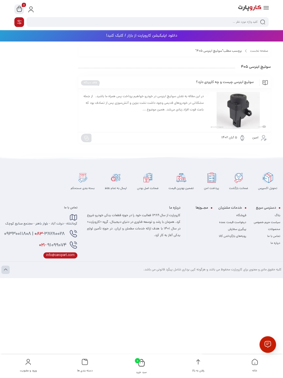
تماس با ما (273, 236)
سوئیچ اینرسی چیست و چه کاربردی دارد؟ (225, 82)
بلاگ (277, 215)
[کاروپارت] (249, 9)
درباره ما (275, 243)
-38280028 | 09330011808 (35, 234)
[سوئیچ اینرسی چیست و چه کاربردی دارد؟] (238, 110)
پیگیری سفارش (237, 229)
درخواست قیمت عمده (232, 222)
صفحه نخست (259, 51)
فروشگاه (241, 215)
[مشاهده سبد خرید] (19, 9)
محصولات (274, 229)
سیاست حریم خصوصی (267, 222)
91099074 (53, 245)
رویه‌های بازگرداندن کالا (232, 236)
